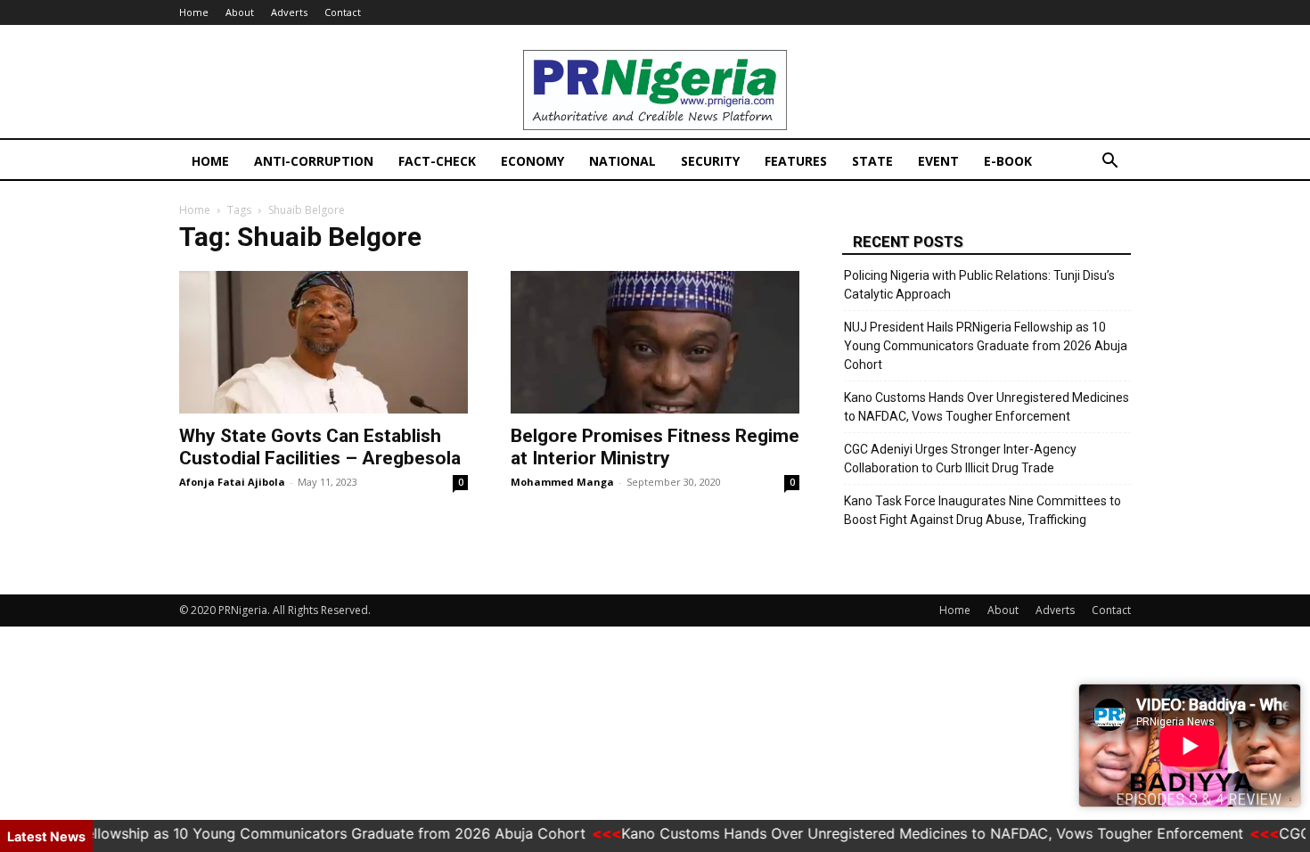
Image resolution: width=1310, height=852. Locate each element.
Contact (342, 12)
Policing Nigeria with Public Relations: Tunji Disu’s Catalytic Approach (979, 284)
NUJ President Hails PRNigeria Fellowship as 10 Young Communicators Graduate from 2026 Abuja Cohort (985, 346)
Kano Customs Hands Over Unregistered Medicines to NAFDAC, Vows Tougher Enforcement (986, 406)
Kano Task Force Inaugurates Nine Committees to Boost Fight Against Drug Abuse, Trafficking (982, 510)
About (239, 12)
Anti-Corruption (313, 160)
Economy (532, 160)
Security (710, 160)
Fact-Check (437, 160)
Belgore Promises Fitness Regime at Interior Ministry (655, 447)
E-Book (1008, 160)
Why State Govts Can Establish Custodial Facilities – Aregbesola (320, 447)
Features (796, 160)
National (622, 160)
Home (194, 12)
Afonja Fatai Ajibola (232, 481)
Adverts (289, 12)
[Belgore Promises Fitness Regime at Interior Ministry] (655, 342)
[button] (1109, 162)
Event (938, 160)
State (872, 160)
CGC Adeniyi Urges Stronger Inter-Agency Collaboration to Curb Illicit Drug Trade (960, 458)
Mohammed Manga (562, 481)
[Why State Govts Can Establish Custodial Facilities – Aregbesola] (323, 342)
